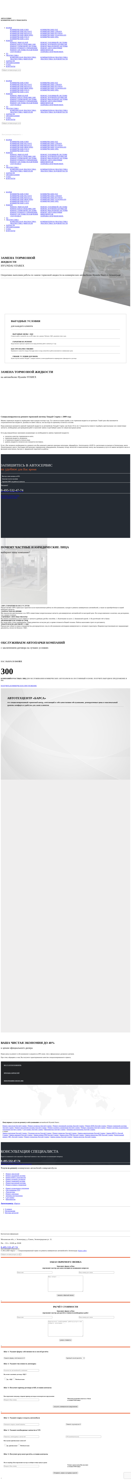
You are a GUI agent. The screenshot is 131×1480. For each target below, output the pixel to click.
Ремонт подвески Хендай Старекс (40, 1126)
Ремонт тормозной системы (15, 1181)
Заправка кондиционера (14, 1196)
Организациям (10, 1211)
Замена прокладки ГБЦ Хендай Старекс (99, 1135)
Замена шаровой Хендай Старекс (21, 1135)
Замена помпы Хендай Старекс (61, 1137)
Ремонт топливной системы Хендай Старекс (68, 1126)
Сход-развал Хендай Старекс (33, 1129)
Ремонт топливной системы (15, 1176)
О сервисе (8, 1209)
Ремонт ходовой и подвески (15, 1179)
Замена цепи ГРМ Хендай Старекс (72, 1135)
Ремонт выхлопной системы (16, 1183)
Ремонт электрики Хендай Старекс (93, 1128)
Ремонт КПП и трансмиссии (16, 1177)
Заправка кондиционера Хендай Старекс (81, 1129)
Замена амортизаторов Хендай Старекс (91, 1133)
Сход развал (10, 1197)
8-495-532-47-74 (9, 24)
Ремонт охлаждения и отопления (17, 1188)
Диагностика (10, 1192)
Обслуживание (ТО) (13, 1190)
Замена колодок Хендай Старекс (84, 1137)
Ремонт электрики (12, 1194)
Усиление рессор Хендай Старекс (40, 1133)
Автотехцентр (10, 1203)
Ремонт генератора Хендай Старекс (36, 1137)
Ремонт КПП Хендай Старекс (95, 1126)
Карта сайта (82, 1251)
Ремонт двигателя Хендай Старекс (15, 1126)
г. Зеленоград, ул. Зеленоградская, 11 (13, 22)
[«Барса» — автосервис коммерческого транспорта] (8, 13)
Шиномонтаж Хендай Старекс (55, 1129)
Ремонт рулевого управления (16, 1185)
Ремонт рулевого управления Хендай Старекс (64, 1128)
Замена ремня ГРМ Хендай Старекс (46, 1135)
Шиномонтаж (10, 1199)
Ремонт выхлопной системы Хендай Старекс (31, 1128)
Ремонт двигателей (12, 1174)
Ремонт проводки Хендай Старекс (65, 1133)
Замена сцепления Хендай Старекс (15, 1133)
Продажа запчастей (11, 1213)
